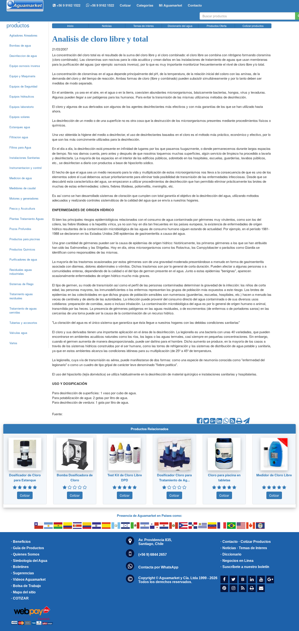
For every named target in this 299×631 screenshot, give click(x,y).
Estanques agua (19, 127)
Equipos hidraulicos (21, 96)
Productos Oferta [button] (217, 26)
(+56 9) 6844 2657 (152, 554)
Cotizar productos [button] (253, 26)
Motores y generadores (24, 198)
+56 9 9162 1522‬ (68, 5)
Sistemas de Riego (21, 284)
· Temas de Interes (252, 548)
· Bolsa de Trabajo (26, 586)
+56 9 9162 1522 (101, 5)
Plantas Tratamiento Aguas (26, 219)
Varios (13, 343)
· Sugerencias (22, 573)
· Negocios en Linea (236, 561)
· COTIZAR (20, 598)
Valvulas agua (18, 333)
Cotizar (125, 5)
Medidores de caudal (22, 188)
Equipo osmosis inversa (24, 66)
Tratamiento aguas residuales (21, 296)
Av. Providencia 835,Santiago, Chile (155, 542)
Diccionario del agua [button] (180, 26)
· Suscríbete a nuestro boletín (244, 567)
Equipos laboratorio (21, 107)
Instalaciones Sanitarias (24, 158)
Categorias (145, 5)
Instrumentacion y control (25, 168)
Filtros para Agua (20, 147)
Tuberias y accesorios (23, 323)
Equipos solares (19, 117)
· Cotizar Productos (255, 541)
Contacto (195, 5)
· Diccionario (230, 554)
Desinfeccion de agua (23, 56)
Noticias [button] (107, 26)
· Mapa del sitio (23, 592)
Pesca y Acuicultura (22, 208)
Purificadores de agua (23, 259)
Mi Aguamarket (170, 5)
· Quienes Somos (25, 554)
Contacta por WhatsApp (158, 567)
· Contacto (229, 541)
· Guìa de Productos (27, 548)
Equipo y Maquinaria (22, 76)
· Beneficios (21, 541)
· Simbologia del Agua (29, 561)
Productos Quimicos (22, 249)
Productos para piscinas (24, 239)
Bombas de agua (20, 45)
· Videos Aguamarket (28, 579)
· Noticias (228, 548)
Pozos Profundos (20, 229)
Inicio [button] (70, 26)
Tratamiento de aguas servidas (23, 310)
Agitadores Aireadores (23, 35)
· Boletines (20, 567)
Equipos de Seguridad (23, 86)
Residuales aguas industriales (20, 272)
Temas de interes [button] (143, 26)
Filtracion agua (18, 137)
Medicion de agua (20, 178)
